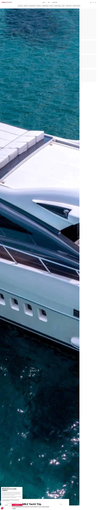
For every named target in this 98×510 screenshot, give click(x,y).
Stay (49, 2)
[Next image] (77, 257)
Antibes (14, 508)
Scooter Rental (32, 5)
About (44, 2)
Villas (63, 5)
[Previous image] (2, 257)
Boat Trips (20, 5)
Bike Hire (25, 5)
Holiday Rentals (45, 5)
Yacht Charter (68, 5)
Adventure (54, 2)
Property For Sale (76, 5)
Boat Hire (38, 5)
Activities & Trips (57, 5)
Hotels (51, 5)
